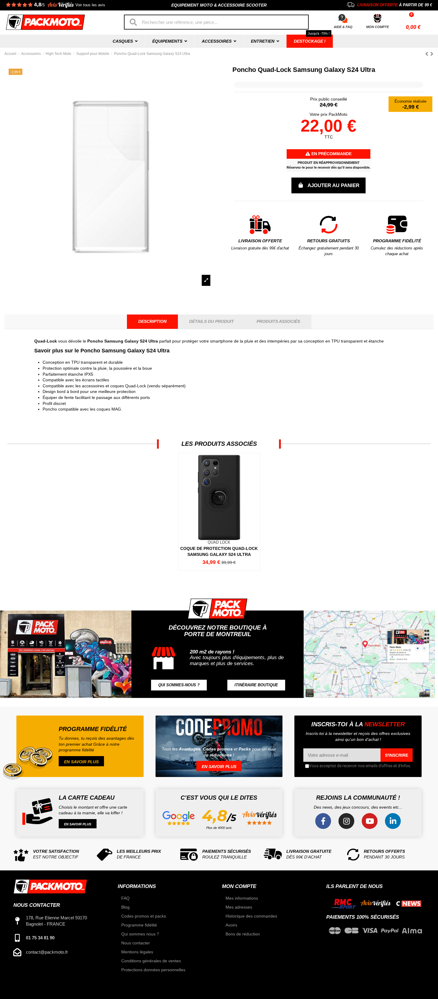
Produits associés (278, 321)
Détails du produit (211, 321)
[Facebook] (323, 821)
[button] (179, 685)
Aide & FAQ (343, 27)
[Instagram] (346, 821)
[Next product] (432, 53)
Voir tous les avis (90, 5)
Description (152, 321)
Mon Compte (377, 27)
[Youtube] (370, 821)
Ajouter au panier (333, 185)
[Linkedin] (393, 821)
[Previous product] (427, 53)
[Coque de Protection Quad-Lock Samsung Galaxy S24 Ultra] (218, 512)
